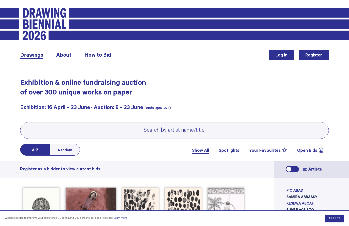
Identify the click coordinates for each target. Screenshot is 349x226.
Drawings (31, 56)
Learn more (120, 218)
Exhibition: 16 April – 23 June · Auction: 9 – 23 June (81, 108)
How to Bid (97, 56)
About (63, 56)
